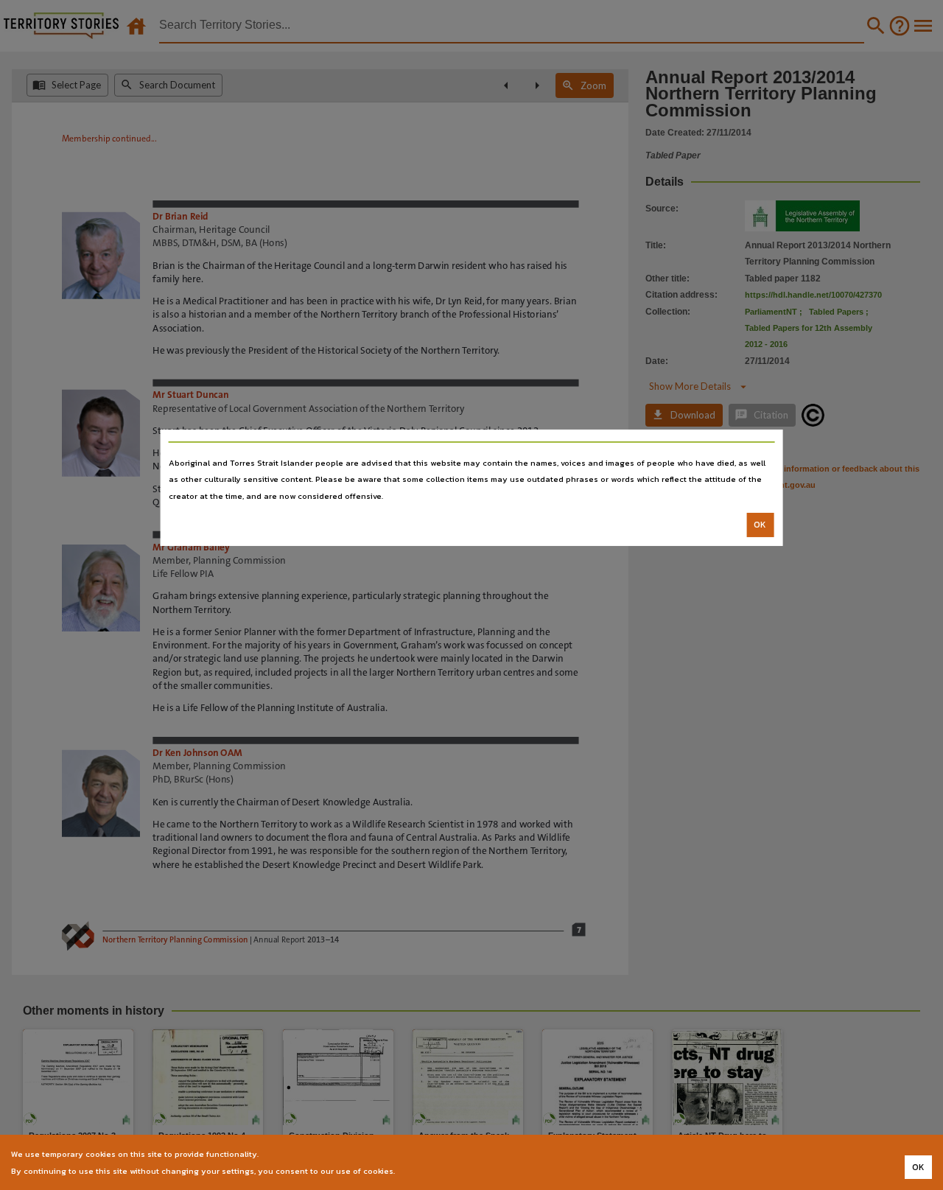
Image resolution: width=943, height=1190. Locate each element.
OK (760, 524)
